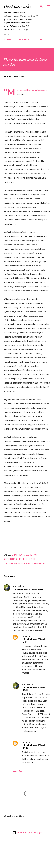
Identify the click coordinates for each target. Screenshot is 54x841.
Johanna (26, 636)
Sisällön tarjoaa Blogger (29, 832)
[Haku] (41, 5)
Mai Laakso (18, 586)
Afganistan (30, 555)
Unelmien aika (18, 6)
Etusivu (7, 39)
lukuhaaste (11, 563)
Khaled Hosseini (13, 559)
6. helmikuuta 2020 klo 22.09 (29, 589)
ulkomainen (25, 563)
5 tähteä (17, 555)
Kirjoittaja (24, 39)
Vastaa (17, 770)
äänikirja (39, 563)
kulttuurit (29, 559)
